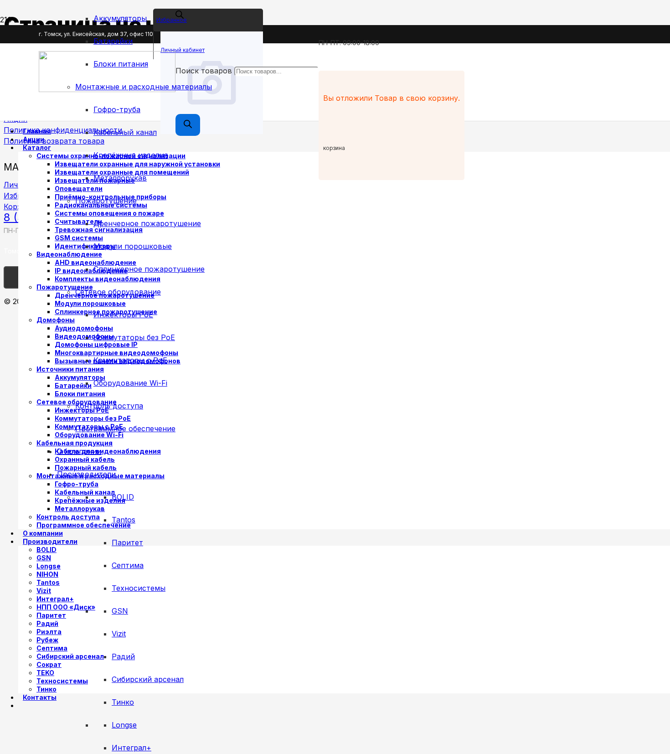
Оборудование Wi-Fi (130, 382)
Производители (86, 474)
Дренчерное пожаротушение (147, 223)
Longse (124, 724)
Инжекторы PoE (123, 314)
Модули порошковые (132, 246)
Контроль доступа (109, 405)
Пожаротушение (106, 200)
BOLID (123, 496)
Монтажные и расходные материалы (143, 86)
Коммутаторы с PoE (130, 360)
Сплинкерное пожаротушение (149, 269)
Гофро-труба (116, 109)
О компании (79, 451)
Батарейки (113, 41)
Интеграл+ (131, 747)
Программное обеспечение (125, 428)
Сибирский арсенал (148, 679)
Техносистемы (138, 588)
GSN (120, 610)
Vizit (119, 633)
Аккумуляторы (120, 18)
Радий (123, 656)
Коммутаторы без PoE (134, 337)
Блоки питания (120, 63)
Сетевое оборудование (118, 291)
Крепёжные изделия (130, 155)
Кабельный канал (125, 132)
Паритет (127, 542)
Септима (128, 565)
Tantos (123, 519)
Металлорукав (120, 177)
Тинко (123, 702)
